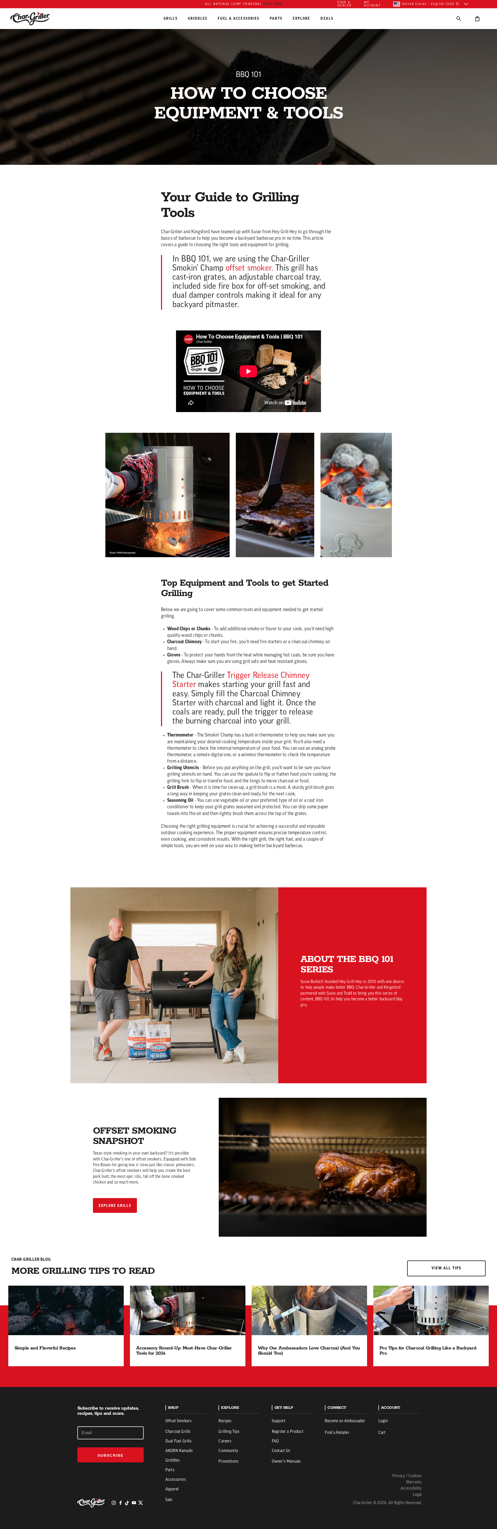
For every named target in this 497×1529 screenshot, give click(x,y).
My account (372, 4)
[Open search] (458, 18)
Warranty (414, 1482)
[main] (248, 693)
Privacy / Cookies (407, 1476)
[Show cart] (477, 18)
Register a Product (287, 1432)
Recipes (224, 1421)
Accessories (175, 1480)
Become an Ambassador (345, 1421)
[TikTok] (127, 1503)
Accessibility (411, 1488)
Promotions (228, 1462)
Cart (382, 1433)
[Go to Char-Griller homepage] (34, 18)
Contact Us (281, 1451)
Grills (171, 18)
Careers (224, 1441)
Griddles (198, 18)
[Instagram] (114, 1503)
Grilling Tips (228, 1432)
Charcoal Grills (178, 1432)
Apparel (172, 1489)
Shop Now (273, 4)
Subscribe (110, 1455)
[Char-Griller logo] (91, 1502)
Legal (417, 1495)
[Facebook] (120, 1503)
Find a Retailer (337, 1433)
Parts (276, 18)
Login (383, 1421)
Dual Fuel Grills (178, 1441)
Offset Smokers (178, 1421)
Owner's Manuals (286, 1462)
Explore (301, 18)
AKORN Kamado (179, 1451)
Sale (168, 1500)
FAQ (275, 1441)
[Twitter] (140, 1503)
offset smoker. (250, 268)
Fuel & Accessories (238, 18)
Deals (326, 18)
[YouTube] (134, 1503)
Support (278, 1421)
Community (228, 1451)
